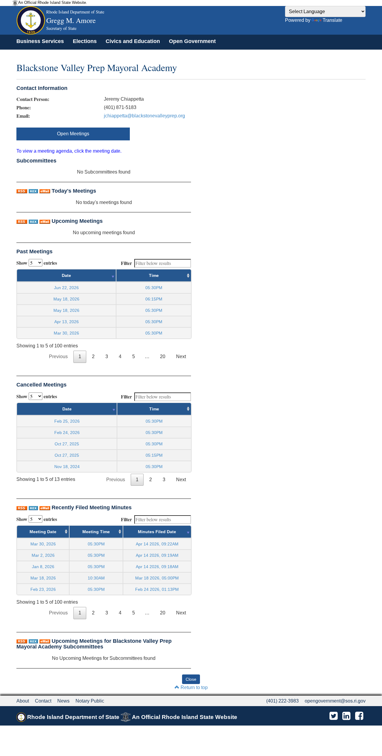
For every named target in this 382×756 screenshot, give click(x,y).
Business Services (40, 41)
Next (181, 356)
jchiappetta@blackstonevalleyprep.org (144, 115)
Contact (43, 700)
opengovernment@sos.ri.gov (335, 700)
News (63, 700)
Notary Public (90, 700)
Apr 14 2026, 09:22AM (157, 544)
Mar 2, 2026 (43, 555)
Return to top (193, 687)
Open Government (192, 41)
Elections (85, 41)
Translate (332, 20)
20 (162, 356)
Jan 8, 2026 (43, 566)
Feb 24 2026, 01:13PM (157, 589)
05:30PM (96, 544)
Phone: (23, 107)
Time (154, 275)
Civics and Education (133, 41)
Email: (23, 116)
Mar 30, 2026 (66, 333)
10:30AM (96, 578)
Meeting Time (96, 531)
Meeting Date (43, 531)
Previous (58, 356)
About (22, 700)
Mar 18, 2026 (43, 578)
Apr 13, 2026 (66, 321)
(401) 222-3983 (282, 700)
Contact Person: (32, 99)
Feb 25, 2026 (67, 421)
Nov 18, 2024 (67, 466)
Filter (126, 263)
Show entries (36, 262)
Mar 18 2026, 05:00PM (157, 578)
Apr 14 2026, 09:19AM (157, 555)
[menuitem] (40, 41)
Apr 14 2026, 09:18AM (157, 566)
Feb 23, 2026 (43, 589)
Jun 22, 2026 (66, 287)
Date (66, 275)
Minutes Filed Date (157, 531)
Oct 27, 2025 (67, 443)
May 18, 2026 (66, 299)
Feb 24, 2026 (67, 432)
